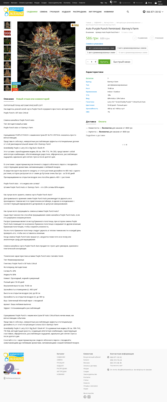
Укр (106, 3)
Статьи (74, 3)
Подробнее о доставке (95, 135)
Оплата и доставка (26, 3)
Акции (86, 389)
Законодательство (55, 3)
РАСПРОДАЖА (79, 11)
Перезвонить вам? (116, 365)
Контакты (67, 3)
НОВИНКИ (109, 11)
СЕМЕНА (43, 11)
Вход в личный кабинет (92, 357)
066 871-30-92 (154, 11)
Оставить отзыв (127, 32)
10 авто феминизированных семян (132, 52)
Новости (82, 3)
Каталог (6, 3)
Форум (36, 3)
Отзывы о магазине (91, 386)
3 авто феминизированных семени (131, 48)
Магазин (14, 3)
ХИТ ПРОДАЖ (95, 11)
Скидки (44, 3)
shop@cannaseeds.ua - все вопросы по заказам (135, 370)
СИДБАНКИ (32, 11)
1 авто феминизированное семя (100, 48)
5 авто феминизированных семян (101, 52)
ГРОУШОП (54, 11)
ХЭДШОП (66, 11)
